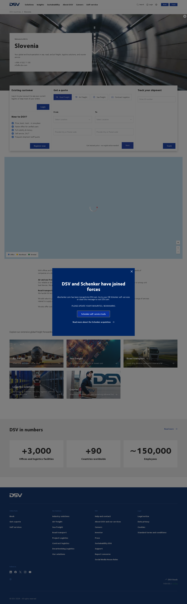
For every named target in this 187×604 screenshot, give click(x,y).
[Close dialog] (132, 271)
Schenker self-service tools (93, 313)
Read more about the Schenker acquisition (92, 322)
